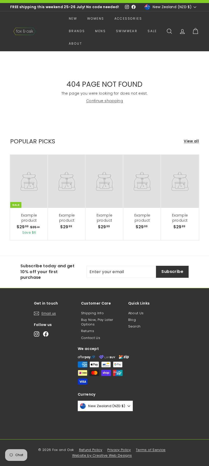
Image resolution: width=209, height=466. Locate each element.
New (73, 18)
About (75, 43)
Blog (132, 319)
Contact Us (90, 337)
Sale (152, 31)
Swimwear (126, 31)
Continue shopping (104, 100)
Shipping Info (92, 313)
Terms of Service (151, 449)
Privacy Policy (119, 449)
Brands (77, 31)
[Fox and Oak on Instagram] (36, 334)
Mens (100, 31)
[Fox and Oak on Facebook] (45, 334)
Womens (95, 18)
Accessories (128, 18)
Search (134, 326)
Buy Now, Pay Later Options (97, 322)
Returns (87, 331)
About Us (136, 313)
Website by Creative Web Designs (102, 455)
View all (191, 141)
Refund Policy (90, 449)
